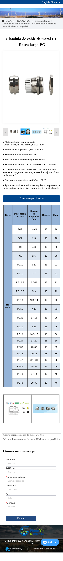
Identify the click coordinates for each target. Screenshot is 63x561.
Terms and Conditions (44, 548)
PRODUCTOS (23, 21)
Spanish (55, 2)
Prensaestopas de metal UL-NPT (28, 435)
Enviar (21, 518)
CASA (8, 21)
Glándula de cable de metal (16, 23)
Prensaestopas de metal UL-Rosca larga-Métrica (36, 439)
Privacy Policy (15, 548)
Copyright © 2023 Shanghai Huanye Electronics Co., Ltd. (31, 542)
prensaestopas (42, 21)
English (46, 2)
